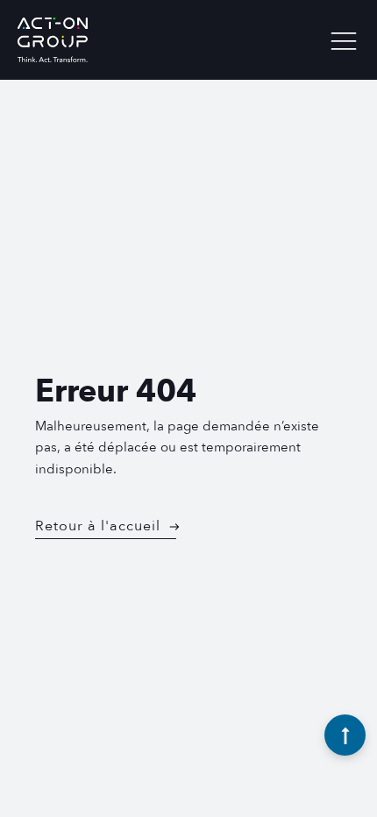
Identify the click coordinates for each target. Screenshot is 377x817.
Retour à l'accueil (97, 526)
